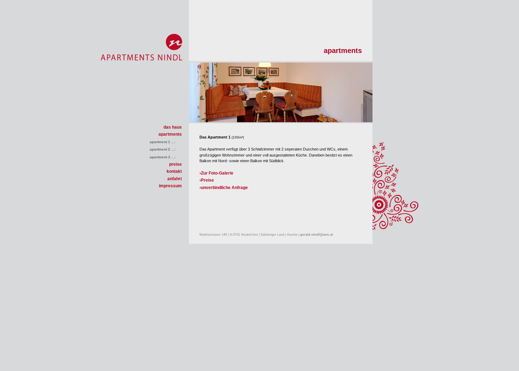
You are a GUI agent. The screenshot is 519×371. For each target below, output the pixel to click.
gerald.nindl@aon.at (316, 234)
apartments (170, 134)
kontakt (174, 171)
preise (175, 164)
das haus (172, 127)
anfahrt (174, 178)
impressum (170, 185)
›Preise (206, 180)
